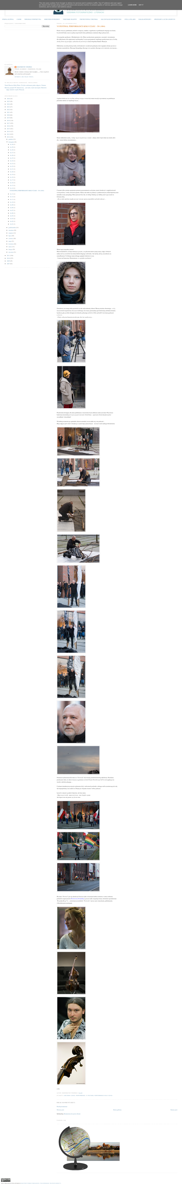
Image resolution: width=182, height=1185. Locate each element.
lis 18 (12, 177)
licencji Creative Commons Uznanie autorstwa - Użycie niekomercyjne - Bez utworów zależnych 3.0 (41, 1183)
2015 (8, 129)
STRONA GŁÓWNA (8, 19)
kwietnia (11, 244)
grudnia (11, 139)
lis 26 (12, 155)
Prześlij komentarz (62, 1106)
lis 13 (12, 194)
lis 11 (12, 199)
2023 (8, 107)
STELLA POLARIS (129, 19)
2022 (8, 109)
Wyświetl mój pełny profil (24, 76)
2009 (8, 261)
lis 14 (12, 188)
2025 (8, 101)
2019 (8, 118)
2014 (8, 131)
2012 (8, 137)
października (12, 227)
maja (10, 241)
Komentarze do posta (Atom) (72, 1114)
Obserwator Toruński (24, 67)
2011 (8, 255)
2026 (8, 99)
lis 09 (12, 205)
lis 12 (12, 197)
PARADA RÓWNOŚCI (145, 19)
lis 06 (12, 213)
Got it (141, 5)
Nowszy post (60, 1110)
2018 (8, 120)
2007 (8, 264)
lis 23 (12, 163)
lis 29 (12, 147)
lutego (11, 249)
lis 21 (12, 169)
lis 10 (12, 202)
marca (10, 247)
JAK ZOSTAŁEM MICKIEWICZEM (111, 19)
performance (80, 1095)
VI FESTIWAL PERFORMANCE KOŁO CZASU (99, 1095)
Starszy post (174, 1110)
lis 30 (12, 144)
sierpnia (11, 233)
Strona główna (117, 1110)
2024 (8, 104)
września (11, 230)
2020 (8, 115)
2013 (8, 134)
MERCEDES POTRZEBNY (52, 19)
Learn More (132, 5)
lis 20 (12, 172)
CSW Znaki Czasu (69, 1095)
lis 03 (12, 218)
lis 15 (12, 185)
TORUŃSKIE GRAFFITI (70, 19)
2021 (8, 112)
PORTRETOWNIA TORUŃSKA (89, 19)
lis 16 (12, 183)
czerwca (11, 238)
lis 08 (12, 208)
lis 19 (12, 174)
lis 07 (12, 210)
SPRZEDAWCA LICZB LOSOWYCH (164, 19)
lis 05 (12, 216)
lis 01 (12, 224)
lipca (10, 236)
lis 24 (12, 161)
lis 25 (12, 158)
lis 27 (12, 153)
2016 (8, 126)
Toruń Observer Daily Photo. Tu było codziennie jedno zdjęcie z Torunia (25, 85)
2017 (8, 123)
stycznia (11, 252)
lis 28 (12, 150)
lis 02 (12, 221)
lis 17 (12, 180)
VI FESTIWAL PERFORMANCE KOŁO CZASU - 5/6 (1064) (81, 26)
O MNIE (19, 19)
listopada (11, 142)
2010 (8, 258)
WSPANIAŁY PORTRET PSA (32, 19)
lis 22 (12, 166)
